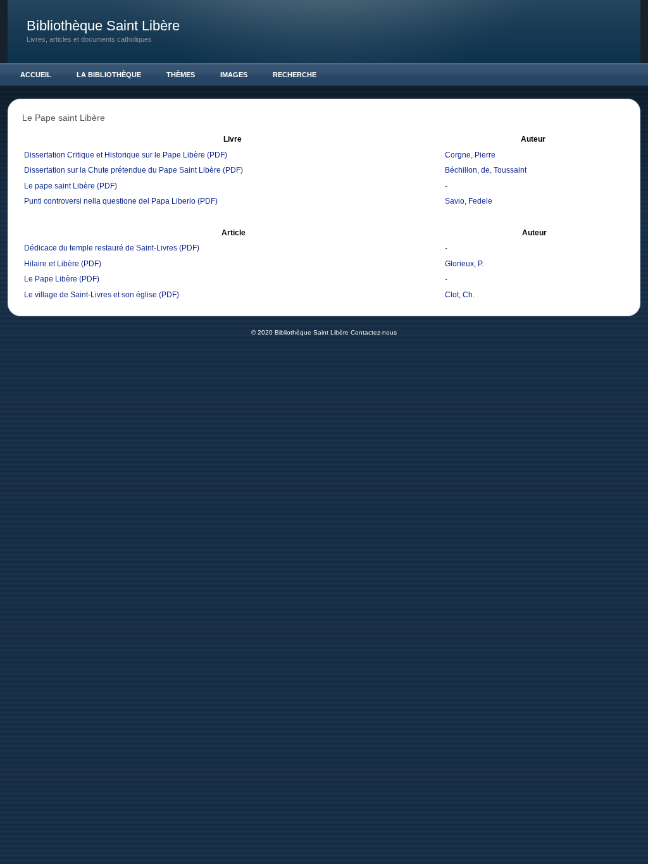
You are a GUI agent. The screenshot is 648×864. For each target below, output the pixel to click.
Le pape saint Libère (59, 186)
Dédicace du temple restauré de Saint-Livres (100, 248)
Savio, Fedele (468, 201)
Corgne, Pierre (470, 155)
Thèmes (180, 74)
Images (233, 74)
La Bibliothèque (109, 74)
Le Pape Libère (50, 279)
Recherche (294, 74)
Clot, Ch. (460, 294)
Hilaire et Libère (51, 263)
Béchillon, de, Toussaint (485, 170)
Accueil (35, 74)
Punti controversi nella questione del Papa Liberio (110, 201)
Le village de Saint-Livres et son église (90, 294)
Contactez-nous (374, 332)
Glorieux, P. (464, 263)
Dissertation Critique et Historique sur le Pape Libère (114, 155)
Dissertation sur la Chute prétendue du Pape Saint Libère (122, 170)
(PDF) (217, 155)
